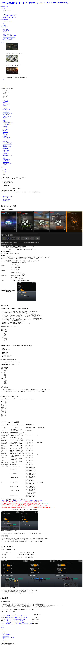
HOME (2, 627)
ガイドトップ (6, 112)
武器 (4, 120)
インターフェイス (7, 116)
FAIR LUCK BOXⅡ (17, 500)
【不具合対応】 (5, 200)
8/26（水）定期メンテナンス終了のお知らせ (16, 617)
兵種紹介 (5, 102)
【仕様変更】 (5, 198)
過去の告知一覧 (6, 109)
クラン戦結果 (6, 129)
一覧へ (2, 625)
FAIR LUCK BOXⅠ (6, 500)
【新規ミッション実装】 (7, 196)
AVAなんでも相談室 (7, 144)
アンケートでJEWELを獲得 (9, 35)
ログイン (3, 8)
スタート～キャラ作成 (8, 113)
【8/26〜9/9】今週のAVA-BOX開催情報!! (15, 619)
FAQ (4, 158)
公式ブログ (5, 141)
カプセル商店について (8, 122)
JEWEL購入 (3, 25)
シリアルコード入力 (7, 30)
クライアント (6, 29)
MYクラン (5, 126)
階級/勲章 (5, 121)
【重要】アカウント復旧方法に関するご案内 (16, 616)
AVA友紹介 (5, 148)
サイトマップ (6, 636)
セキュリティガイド (7, 163)
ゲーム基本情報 (6, 634)
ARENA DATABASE (8, 21)
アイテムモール (4, 26)
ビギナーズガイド (7, 124)
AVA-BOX (5, 154)
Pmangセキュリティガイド (9, 38)
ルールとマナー (6, 160)
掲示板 (4, 145)
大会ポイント (6, 138)
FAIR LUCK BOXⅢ (28, 500)
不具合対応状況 (6, 159)
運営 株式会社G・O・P (8, 637)
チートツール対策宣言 (8, 39)
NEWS (4, 171)
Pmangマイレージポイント (9, 37)
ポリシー (5, 164)
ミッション (5, 117)
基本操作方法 (6, 114)
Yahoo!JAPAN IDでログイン (9, 15)
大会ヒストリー (6, 136)
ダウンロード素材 (7, 146)
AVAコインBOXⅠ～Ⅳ (40, 500)
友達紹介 (5, 31)
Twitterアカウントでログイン (9, 17)
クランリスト (6, 127)
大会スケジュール (7, 137)
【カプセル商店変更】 (7, 199)
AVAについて (6, 100)
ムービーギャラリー (5, 42)
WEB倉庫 (5, 151)
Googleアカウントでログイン (10, 14)
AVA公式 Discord (7, 10)
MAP (4, 118)
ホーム (4, 169)
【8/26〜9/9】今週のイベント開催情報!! (15, 620)
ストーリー (5, 101)
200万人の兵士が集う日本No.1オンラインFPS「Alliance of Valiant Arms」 (35, 3)
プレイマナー (6, 162)
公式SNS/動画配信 (7, 34)
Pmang (4, 638)
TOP (2, 629)
